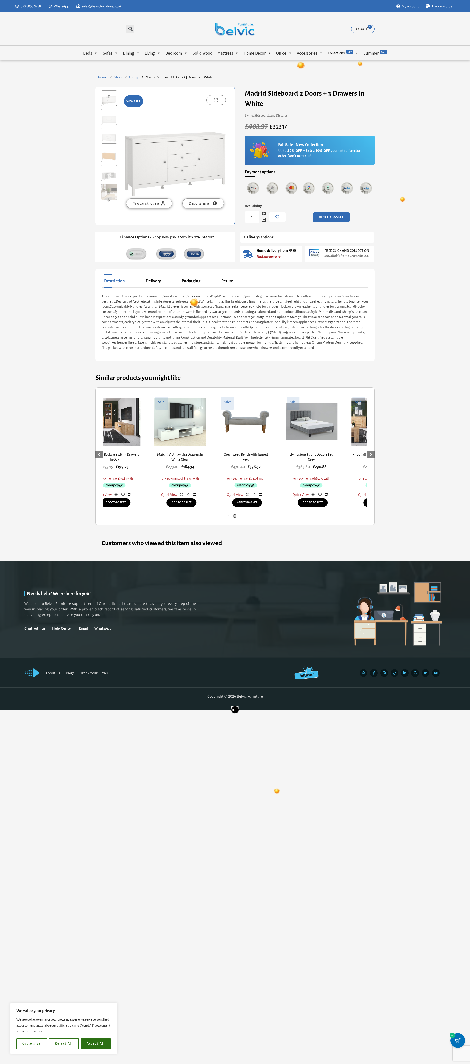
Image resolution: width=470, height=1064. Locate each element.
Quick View (130, 495)
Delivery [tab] (153, 281)
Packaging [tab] (191, 281)
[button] (130, 29)
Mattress (225, 53)
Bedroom (173, 53)
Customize (31, 1043)
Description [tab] (114, 281)
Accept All (96, 1043)
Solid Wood (202, 53)
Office (281, 53)
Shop (118, 77)
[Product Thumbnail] (216, 100)
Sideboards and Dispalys (270, 115)
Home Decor (255, 53)
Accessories (307, 53)
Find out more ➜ (268, 257)
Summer (374, 53)
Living (150, 53)
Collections (340, 52)
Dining (128, 53)
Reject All (64, 1043)
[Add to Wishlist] (277, 217)
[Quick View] (142, 495)
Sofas (107, 53)
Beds (87, 53)
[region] (64, 1028)
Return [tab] (227, 281)
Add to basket (331, 217)
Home (102, 77)
